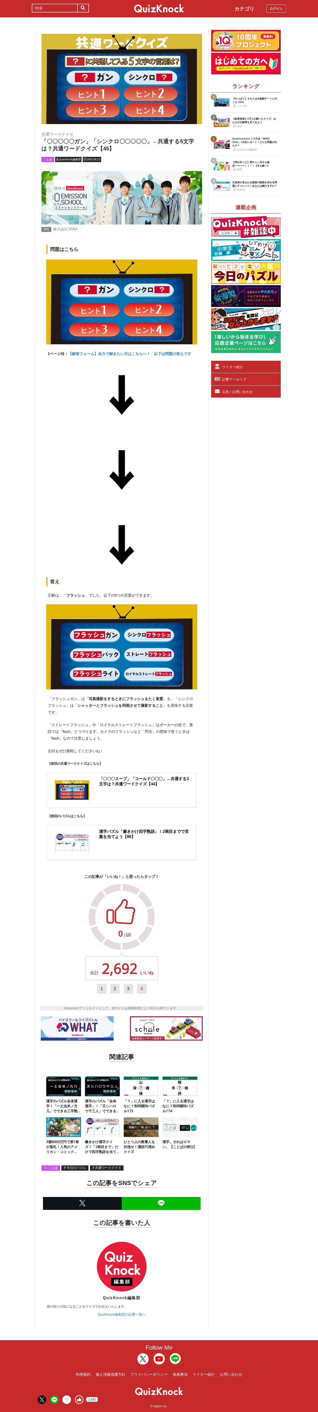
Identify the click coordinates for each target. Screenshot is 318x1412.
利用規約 (83, 1374)
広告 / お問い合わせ (237, 392)
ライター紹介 (232, 367)
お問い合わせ (231, 1374)
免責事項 (180, 1374)
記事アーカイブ (234, 379)
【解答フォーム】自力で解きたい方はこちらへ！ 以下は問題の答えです (129, 354)
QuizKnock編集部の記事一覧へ (122, 1314)
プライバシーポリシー (149, 1374)
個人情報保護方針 (110, 1374)
